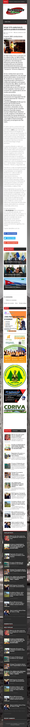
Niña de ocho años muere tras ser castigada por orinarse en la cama (18, 537)
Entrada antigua (22, 303)
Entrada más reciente (9, 303)
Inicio (16, 303)
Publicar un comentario (11, 300)
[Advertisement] (11, 421)
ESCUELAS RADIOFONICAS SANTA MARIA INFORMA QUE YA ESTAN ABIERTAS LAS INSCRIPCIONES (17, 546)
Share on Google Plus (12, 242)
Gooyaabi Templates (15, 724)
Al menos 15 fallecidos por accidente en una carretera (16, 563)
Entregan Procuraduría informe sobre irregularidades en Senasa (18, 570)
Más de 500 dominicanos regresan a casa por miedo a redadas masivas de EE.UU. (17, 603)
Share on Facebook (11, 233)
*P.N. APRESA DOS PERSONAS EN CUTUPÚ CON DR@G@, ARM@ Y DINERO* (18, 578)
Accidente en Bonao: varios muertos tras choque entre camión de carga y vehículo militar (17, 594)
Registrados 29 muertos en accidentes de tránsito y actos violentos (17, 555)
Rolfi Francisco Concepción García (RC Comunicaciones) (17, 586)
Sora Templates (14, 723)
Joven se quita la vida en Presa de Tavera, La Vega (17, 611)
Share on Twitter (11, 238)
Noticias (6, 33)
